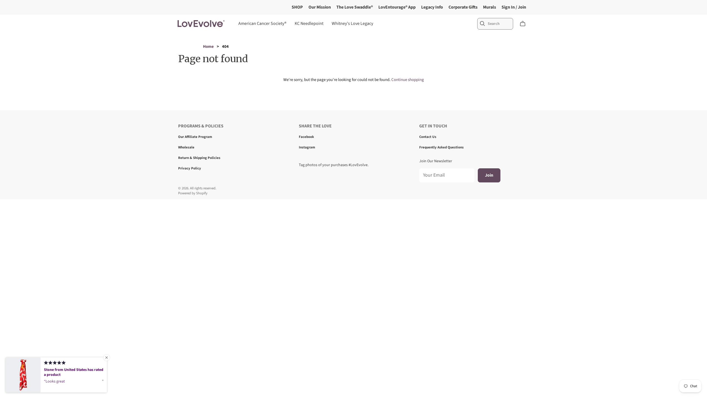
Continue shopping (407, 80)
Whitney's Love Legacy (352, 23)
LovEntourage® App (397, 7)
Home (208, 46)
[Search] (482, 23)
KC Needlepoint (309, 23)
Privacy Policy (189, 168)
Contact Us (427, 136)
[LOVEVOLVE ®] (201, 23)
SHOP (297, 7)
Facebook (306, 136)
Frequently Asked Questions (441, 147)
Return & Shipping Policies (199, 157)
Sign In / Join (514, 7)
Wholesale (186, 147)
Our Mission (319, 7)
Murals (489, 7)
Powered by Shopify (192, 193)
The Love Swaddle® (354, 7)
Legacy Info (432, 7)
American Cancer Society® (262, 23)
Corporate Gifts (463, 7)
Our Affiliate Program (195, 136)
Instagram (307, 147)
